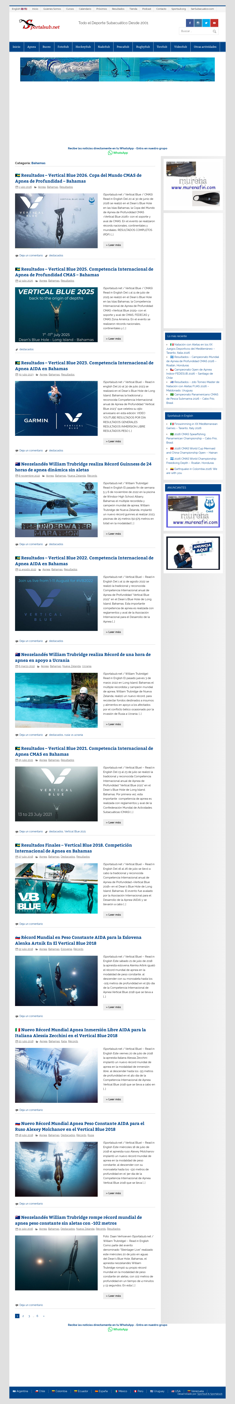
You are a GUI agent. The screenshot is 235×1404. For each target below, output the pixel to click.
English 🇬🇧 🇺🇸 (19, 9)
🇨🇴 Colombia (59, 1391)
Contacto (161, 9)
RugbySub (143, 46)
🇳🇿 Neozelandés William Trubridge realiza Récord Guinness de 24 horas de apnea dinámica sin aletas (83, 466)
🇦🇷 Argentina (20, 1391)
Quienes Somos (52, 9)
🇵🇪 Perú (138, 1391)
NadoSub (104, 46)
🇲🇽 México (121, 1391)
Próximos (101, 9)
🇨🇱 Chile (40, 1391)
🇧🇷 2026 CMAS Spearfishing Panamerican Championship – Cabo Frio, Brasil (191, 438)
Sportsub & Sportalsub (209, 1393)
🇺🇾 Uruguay (157, 1391)
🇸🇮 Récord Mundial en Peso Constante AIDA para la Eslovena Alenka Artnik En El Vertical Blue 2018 (78, 940)
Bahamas (52, 187)
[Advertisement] (117, 116)
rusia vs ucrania (73, 734)
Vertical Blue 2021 (75, 831)
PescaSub (123, 46)
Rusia (91, 1135)
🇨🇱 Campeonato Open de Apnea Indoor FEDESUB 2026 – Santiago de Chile (189, 374)
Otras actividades (205, 46)
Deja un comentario (31, 255)
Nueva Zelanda (77, 475)
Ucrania (86, 666)
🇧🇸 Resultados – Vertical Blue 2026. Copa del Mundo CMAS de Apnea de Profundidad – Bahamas (78, 178)
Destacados (68, 856)
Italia (64, 1041)
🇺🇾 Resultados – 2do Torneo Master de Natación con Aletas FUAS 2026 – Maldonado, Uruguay (192, 386)
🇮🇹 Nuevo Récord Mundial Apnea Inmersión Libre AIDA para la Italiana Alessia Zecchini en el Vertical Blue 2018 (80, 1032)
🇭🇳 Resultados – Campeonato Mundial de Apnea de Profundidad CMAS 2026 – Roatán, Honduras (192, 361)
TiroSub (162, 46)
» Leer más (113, 245)
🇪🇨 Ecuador (81, 1391)
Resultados (118, 9)
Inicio (35, 9)
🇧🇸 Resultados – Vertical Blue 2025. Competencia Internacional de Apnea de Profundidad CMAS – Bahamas (84, 272)
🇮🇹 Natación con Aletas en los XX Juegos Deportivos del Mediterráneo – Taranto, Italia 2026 (190, 349)
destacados (56, 255)
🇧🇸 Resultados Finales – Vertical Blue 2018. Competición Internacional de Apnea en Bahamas (73, 848)
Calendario (85, 9)
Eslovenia (66, 949)
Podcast (146, 9)
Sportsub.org (178, 9)
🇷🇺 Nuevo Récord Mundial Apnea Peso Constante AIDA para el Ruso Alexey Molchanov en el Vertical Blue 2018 (79, 1126)
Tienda (133, 9)
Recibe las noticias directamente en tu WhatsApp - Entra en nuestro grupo (117, 148)
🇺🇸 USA (175, 1391)
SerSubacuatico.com (202, 9)
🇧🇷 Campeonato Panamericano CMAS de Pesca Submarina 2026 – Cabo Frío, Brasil (192, 399)
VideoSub (180, 46)
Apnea (31, 46)
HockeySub (83, 46)
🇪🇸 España (101, 1391)
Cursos (70, 9)
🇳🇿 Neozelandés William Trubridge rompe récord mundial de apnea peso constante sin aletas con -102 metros (78, 1220)
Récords (92, 475)
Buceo (47, 46)
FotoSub (63, 46)
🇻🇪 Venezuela (195, 1391)
